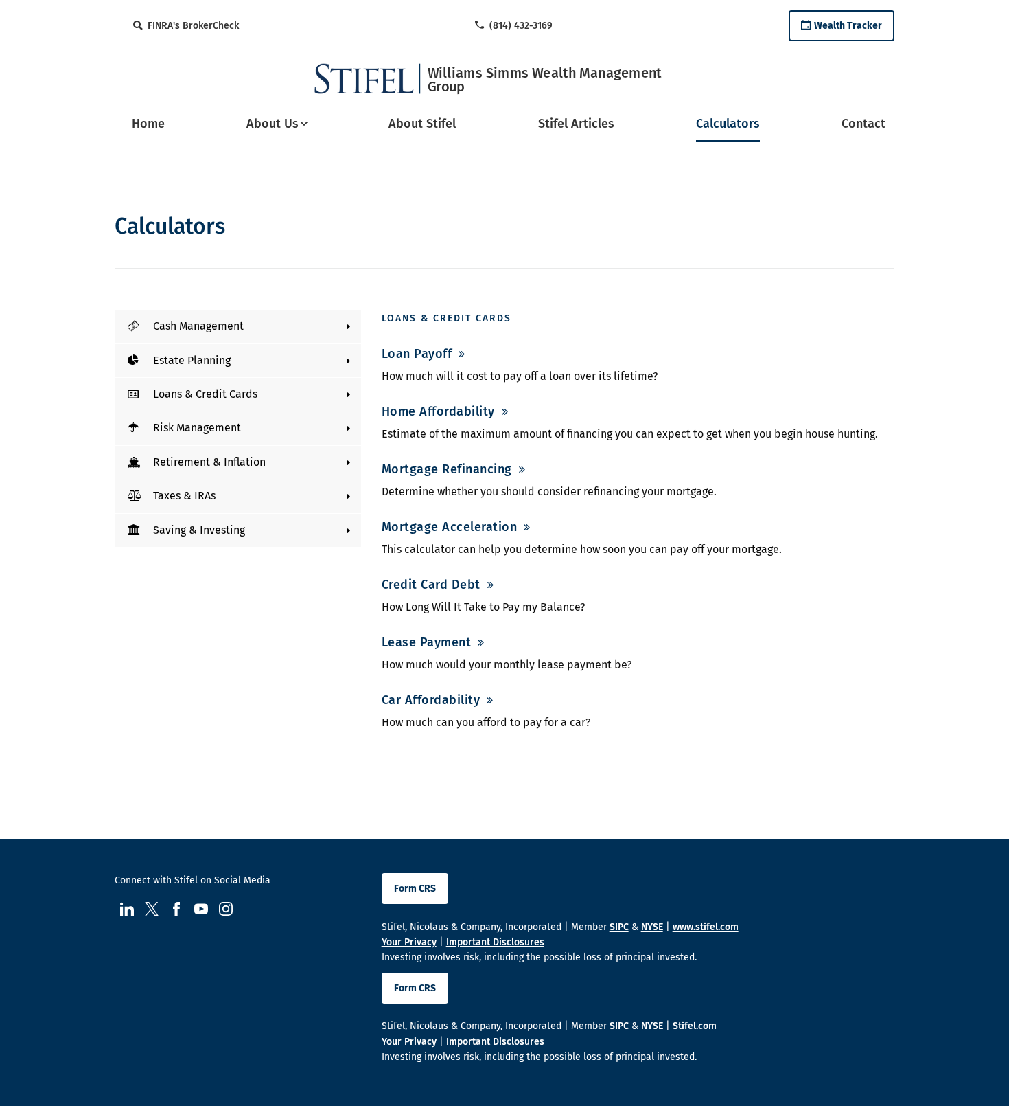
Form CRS (415, 888)
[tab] (238, 326)
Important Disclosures (495, 942)
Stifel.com (695, 1026)
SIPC (619, 927)
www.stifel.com (706, 927)
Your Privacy (409, 942)
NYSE (652, 927)
